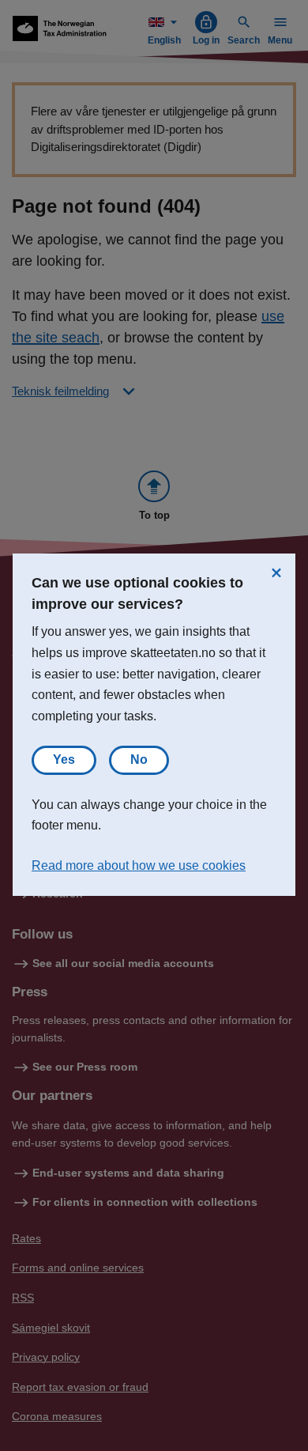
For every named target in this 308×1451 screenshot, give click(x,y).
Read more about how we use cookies (139, 865)
